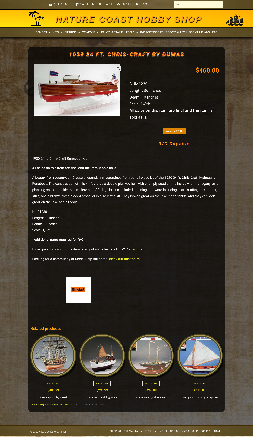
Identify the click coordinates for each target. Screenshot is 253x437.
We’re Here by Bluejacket (151, 397)
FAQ (214, 32)
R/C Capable (174, 143)
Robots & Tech (176, 32)
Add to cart (174, 130)
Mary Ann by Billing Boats (102, 397)
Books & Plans (199, 32)
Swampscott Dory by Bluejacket (200, 397)
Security (150, 431)
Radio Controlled (60, 404)
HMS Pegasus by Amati (53, 397)
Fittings (70, 32)
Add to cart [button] (53, 383)
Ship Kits (44, 404)
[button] (43, 32)
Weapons (88, 32)
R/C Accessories (152, 32)
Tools (130, 32)
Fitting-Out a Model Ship (182, 431)
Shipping (115, 431)
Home (33, 404)
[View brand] (78, 290)
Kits (56, 32)
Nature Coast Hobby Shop (129, 19)
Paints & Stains (112, 32)
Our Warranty (133, 431)
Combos (41, 32)
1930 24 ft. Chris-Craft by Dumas (126, 54)
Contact (206, 431)
